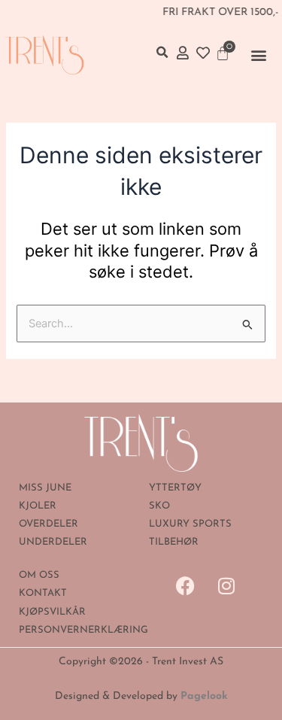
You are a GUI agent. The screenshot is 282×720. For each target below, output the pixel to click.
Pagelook (204, 696)
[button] (259, 54)
